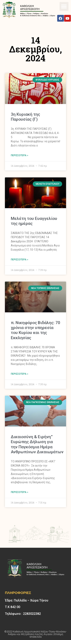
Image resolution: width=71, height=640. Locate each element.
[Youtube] (67, 18)
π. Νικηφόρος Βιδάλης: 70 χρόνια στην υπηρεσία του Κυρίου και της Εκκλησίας (35, 330)
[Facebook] (60, 18)
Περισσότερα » (19, 155)
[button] (64, 6)
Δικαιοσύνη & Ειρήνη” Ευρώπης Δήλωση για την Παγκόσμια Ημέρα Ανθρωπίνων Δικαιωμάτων (37, 444)
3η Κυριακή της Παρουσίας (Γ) (25, 117)
